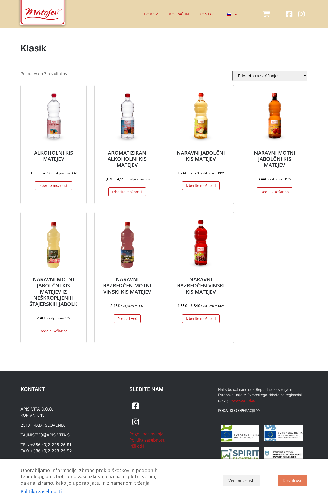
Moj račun (178, 14)
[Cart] (266, 14)
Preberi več (127, 318)
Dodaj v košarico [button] (275, 191)
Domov (151, 14)
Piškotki (136, 446)
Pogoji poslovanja (146, 434)
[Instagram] (301, 14)
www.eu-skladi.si (245, 400)
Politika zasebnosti (147, 440)
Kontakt (207, 14)
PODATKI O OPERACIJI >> (239, 410)
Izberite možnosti (53, 185)
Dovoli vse (292, 480)
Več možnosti (241, 480)
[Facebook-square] (289, 14)
